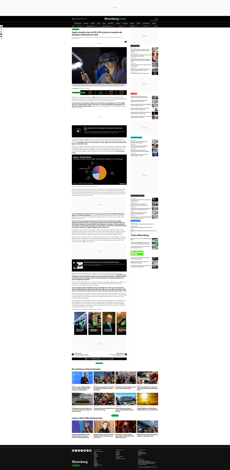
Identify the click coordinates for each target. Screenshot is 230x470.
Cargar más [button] (115, 415)
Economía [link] (154, 23)
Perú (95, 458)
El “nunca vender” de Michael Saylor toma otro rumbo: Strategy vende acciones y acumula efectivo (81, 388)
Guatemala (96, 466)
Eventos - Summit (141, 460)
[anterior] (73, 354)
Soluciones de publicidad (142, 464)
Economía (118, 451)
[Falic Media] (151, 20)
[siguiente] (126, 354)
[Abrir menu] (73, 19)
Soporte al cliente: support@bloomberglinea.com (146, 463)
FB (83, 241)
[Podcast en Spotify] (90, 450)
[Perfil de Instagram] (81, 450)
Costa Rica (96, 462)
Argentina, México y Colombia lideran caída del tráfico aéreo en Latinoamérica (147, 409)
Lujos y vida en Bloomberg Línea (87, 418)
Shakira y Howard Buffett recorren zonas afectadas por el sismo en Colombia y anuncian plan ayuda (81, 436)
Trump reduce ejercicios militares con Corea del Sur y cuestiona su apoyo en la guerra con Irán (82, 410)
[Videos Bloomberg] (144, 235)
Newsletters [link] (86, 23)
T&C (139, 455)
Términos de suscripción (142, 453)
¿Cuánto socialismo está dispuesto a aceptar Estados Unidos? (142, 224)
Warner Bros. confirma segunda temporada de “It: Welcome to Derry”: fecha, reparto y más (125, 436)
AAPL (94, 97)
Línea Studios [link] (125, 23)
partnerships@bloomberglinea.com (144, 461)
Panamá (95, 460)
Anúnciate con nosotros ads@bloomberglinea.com (147, 462)
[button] (125, 42)
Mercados (118, 452)
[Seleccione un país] (86, 19)
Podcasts (117, 457)
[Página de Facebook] (73, 450)
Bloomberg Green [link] (146, 23)
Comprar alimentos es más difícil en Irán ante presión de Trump (104, 409)
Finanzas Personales (119, 456)
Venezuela (96, 456)
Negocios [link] (132, 23)
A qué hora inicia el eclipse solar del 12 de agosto (140, 73)
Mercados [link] (93, 23)
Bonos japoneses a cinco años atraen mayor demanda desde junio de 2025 (116, 355)
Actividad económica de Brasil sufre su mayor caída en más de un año (125, 387)
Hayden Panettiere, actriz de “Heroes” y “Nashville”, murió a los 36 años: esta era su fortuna (104, 436)
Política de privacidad (141, 452)
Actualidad (118, 454)
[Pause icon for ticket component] (72, 26)
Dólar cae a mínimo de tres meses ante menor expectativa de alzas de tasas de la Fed (147, 388)
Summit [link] (98, 23)
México (95, 453)
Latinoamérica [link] (110, 23)
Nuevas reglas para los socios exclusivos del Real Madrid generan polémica (124, 410)
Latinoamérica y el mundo (98, 451)
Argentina (95, 454)
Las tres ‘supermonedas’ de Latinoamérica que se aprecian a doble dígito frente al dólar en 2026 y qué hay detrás (140, 50)
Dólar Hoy (118, 453)
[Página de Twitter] (76, 450)
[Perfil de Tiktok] (87, 450)
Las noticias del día (99, 363)
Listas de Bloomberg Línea (120, 458)
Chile (95, 457)
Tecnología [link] (118, 23)
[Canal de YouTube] (79, 450)
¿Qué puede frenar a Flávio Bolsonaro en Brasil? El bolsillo (141, 227)
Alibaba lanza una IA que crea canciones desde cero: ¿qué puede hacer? (147, 435)
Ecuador (95, 459)
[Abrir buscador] (76, 19)
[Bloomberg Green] (144, 253)
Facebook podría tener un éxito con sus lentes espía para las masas (101, 262)
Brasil (95, 452)
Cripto (117, 455)
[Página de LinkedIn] (84, 450)
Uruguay (95, 461)
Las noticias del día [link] (77, 23)
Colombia (95, 455)
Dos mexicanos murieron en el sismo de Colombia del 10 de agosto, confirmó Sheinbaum (104, 388)
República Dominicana (98, 465)
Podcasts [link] (138, 23)
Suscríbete (140, 451)
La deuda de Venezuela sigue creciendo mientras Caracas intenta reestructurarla (82, 355)
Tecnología (75, 29)
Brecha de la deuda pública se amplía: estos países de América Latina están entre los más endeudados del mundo (141, 60)
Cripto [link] (104, 23)
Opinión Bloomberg (135, 220)
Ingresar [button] (156, 18)
